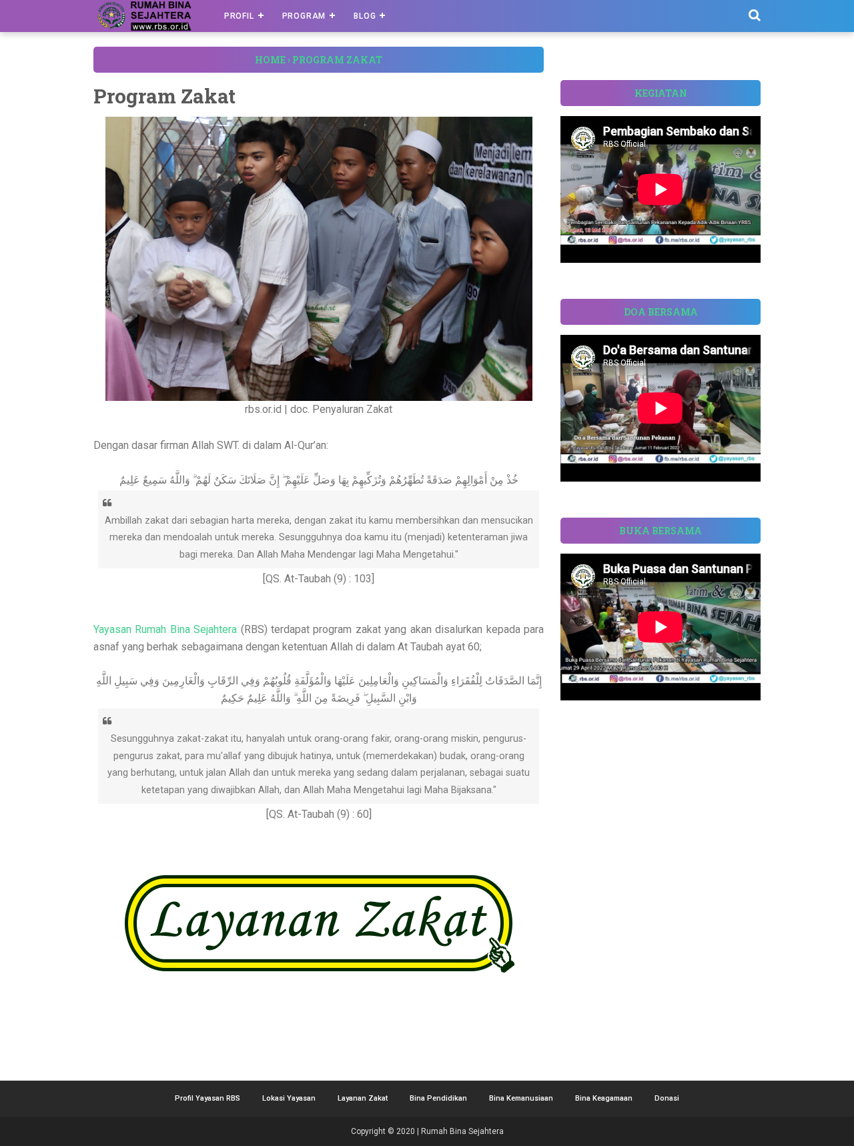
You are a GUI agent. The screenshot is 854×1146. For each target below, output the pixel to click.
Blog (365, 16)
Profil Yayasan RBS (207, 1098)
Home (270, 59)
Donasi (667, 1098)
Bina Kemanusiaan (521, 1098)
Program (304, 16)
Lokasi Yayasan (289, 1098)
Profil (239, 16)
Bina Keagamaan (603, 1098)
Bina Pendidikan (438, 1098)
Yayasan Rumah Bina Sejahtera (165, 629)
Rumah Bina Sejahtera (462, 1131)
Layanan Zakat (363, 1098)
